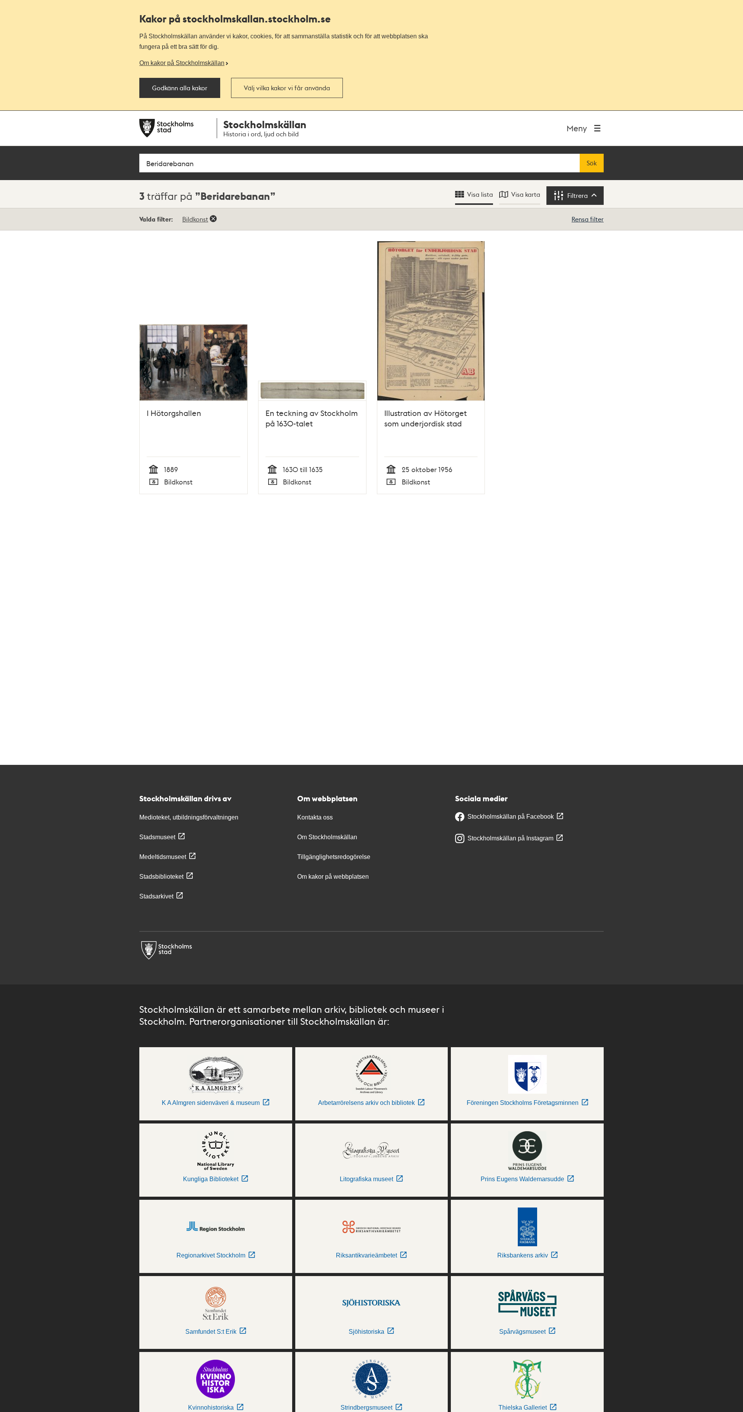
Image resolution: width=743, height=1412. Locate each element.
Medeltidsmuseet (162, 857)
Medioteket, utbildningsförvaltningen (188, 817)
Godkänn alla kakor (179, 88)
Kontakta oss (315, 817)
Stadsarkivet (156, 896)
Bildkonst (195, 219)
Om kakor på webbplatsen (333, 876)
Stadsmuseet (157, 837)
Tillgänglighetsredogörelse (333, 857)
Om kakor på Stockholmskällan (181, 62)
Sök (592, 163)
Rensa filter (588, 219)
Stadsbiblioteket (161, 876)
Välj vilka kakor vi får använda (287, 88)
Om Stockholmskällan (327, 837)
